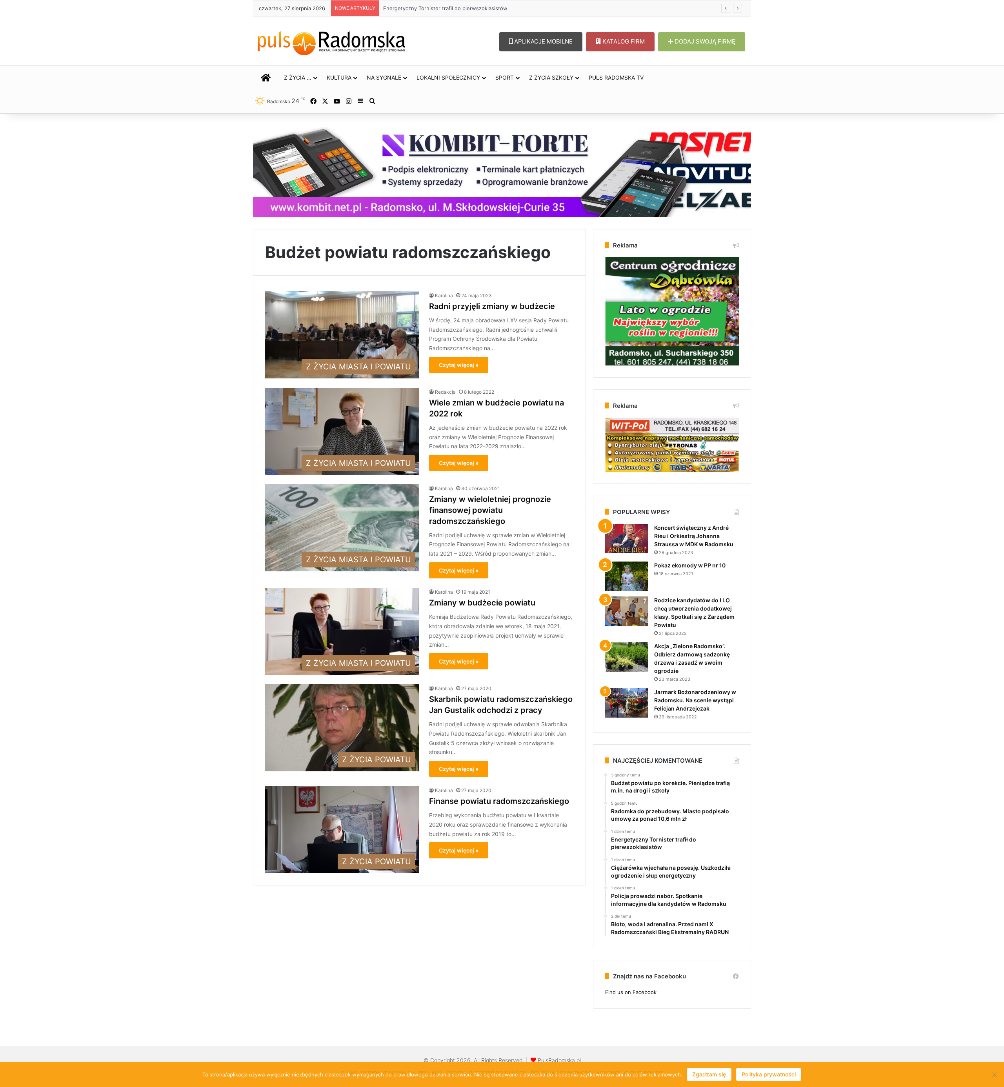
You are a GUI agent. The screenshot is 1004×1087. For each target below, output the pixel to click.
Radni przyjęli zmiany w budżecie (492, 306)
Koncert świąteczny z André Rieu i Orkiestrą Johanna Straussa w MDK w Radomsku (693, 535)
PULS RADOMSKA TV (616, 77)
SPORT (504, 77)
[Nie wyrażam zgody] (994, 1074)
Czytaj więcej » (458, 365)
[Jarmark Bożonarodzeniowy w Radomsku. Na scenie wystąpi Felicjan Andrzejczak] (626, 703)
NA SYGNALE (384, 77)
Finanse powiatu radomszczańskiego (499, 801)
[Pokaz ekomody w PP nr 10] (626, 576)
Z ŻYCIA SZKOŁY (551, 77)
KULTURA (339, 77)
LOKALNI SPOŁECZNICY (448, 77)
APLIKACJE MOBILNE (543, 41)
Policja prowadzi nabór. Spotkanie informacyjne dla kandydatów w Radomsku (477, 8)
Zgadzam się (709, 1074)
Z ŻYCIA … (297, 77)
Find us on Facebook (631, 992)
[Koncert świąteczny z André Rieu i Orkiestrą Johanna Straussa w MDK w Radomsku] (626, 538)
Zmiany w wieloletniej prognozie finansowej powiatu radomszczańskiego (490, 510)
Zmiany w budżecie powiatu (482, 602)
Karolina (444, 295)
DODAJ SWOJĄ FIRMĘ (704, 41)
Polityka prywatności (769, 1074)
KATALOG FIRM (623, 41)
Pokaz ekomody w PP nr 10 (690, 565)
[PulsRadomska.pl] (331, 41)
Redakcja (445, 392)
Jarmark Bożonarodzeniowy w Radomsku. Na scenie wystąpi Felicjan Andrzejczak (695, 700)
